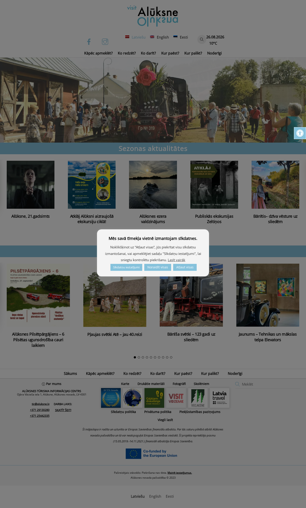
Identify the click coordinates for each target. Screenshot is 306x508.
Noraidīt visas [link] (157, 267)
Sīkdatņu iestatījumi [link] (126, 267)
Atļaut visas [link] (185, 267)
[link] (300, 133)
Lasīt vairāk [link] (176, 260)
